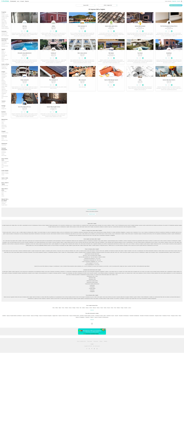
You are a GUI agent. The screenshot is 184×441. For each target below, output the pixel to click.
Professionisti (13, 1)
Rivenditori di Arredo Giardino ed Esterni (87, 315)
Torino (63, 307)
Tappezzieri (4, 89)
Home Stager (4, 20)
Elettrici (3, 58)
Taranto (105, 307)
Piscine (3, 174)
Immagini (22, 1)
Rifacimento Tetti (5, 46)
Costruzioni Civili (5, 32)
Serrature (3, 87)
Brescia (108, 307)
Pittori (3, 194)
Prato (115, 307)
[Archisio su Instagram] (89, 348)
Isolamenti (3, 44)
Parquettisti (4, 81)
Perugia (122, 307)
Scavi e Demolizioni (5, 35)
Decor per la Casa (5, 185)
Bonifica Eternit (4, 113)
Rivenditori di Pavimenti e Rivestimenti (147, 315)
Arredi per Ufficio (5, 140)
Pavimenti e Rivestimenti (4, 152)
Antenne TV (4, 52)
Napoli (60, 307)
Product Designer (5, 26)
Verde (3, 122)
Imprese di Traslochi (26, 315)
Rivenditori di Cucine (110, 315)
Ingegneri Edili (4, 22)
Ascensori (3, 53)
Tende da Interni (4, 90)
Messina (94, 307)
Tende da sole (4, 92)
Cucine (3, 138)
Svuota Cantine (4, 126)
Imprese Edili (4, 40)
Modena (118, 307)
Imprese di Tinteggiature (80, 317)
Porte (2, 164)
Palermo (66, 307)
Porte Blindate (4, 162)
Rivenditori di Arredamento (134, 315)
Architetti (3, 13)
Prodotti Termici (4, 204)
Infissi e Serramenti (5, 161)
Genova (70, 307)
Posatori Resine (4, 84)
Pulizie (3, 123)
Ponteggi (3, 107)
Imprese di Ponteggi (34, 315)
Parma (112, 307)
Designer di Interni (174, 315)
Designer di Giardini (5, 16)
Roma (54, 307)
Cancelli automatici (5, 165)
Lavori (18, 1)
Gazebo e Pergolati (5, 173)
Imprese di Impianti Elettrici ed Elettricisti (14, 315)
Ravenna (125, 307)
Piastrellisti (4, 83)
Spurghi (3, 116)
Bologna (73, 307)
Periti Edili (3, 25)
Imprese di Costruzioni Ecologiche (45, 315)
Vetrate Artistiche (5, 96)
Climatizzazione (4, 55)
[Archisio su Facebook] (87, 348)
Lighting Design (4, 68)
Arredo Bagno (4, 155)
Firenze (77, 307)
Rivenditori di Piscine (166, 315)
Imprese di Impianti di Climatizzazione (101, 317)
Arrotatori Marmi (4, 73)
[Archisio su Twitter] (94, 348)
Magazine (27, 1)
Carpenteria (4, 74)
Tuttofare (3, 128)
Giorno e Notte (4, 137)
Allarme (3, 50)
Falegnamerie (4, 67)
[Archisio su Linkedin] (97, 348)
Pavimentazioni (4, 41)
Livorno (129, 307)
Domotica (3, 56)
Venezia (87, 307)
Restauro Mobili (4, 86)
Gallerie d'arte (4, 191)
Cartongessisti (4, 76)
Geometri (3, 19)
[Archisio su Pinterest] (92, 348)
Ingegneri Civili (4, 23)
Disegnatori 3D (4, 17)
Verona (90, 307)
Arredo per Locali (5, 65)
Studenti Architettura (5, 28)
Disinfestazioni (4, 114)
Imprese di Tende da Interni (63, 315)
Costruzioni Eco (4, 34)
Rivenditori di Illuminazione (124, 315)
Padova (98, 307)
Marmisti (3, 80)
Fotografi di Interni (5, 132)
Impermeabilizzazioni (5, 43)
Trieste (101, 307)
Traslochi (3, 102)
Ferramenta (3, 203)
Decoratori (3, 77)
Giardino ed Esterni (5, 171)
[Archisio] (5, 0)
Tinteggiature (4, 93)
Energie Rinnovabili (5, 59)
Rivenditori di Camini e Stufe (100, 315)
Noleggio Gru (4, 108)
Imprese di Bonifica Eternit (74, 315)
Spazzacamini (4, 125)
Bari (80, 307)
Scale (2, 167)
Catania (83, 307)
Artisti (3, 193)
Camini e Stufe (4, 179)
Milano (56, 307)
